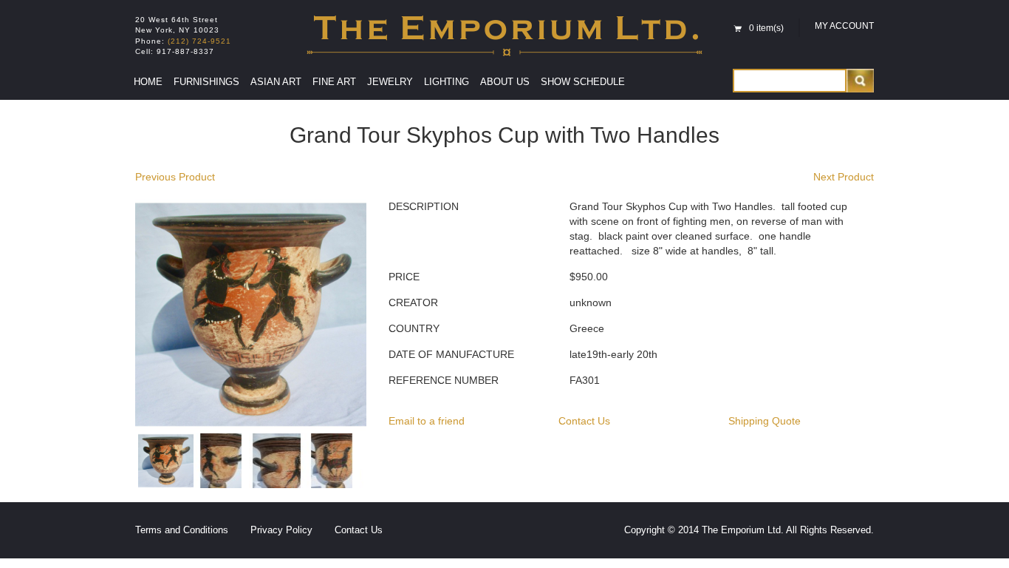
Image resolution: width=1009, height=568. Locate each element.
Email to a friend (427, 421)
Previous (116, 462)
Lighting (446, 81)
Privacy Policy (281, 529)
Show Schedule (583, 81)
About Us (505, 81)
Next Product (843, 177)
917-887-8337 (185, 51)
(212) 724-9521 (199, 41)
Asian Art (275, 81)
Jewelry (390, 81)
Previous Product (175, 177)
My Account (844, 26)
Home (148, 81)
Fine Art (334, 81)
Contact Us (584, 421)
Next (385, 462)
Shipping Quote (764, 421)
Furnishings (206, 81)
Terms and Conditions (181, 529)
